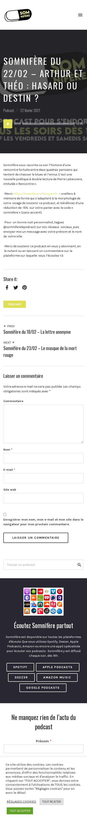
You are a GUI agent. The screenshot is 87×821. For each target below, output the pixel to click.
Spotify (20, 667)
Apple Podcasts (58, 667)
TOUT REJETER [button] (51, 801)
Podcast (8, 110)
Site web (9, 490)
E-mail (9, 470)
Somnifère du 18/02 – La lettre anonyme (37, 332)
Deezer (21, 677)
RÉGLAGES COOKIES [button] (21, 802)
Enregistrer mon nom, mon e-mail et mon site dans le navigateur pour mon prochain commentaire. (43, 522)
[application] (43, 123)
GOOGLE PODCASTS (43, 688)
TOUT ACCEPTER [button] (19, 811)
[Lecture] (7, 123)
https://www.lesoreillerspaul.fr (35, 194)
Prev (10, 326)
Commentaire (13, 401)
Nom (7, 450)
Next (7, 342)
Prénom (43, 741)
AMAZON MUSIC (57, 677)
